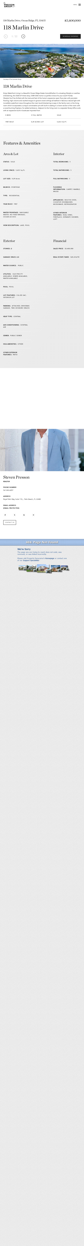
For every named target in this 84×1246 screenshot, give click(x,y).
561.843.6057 (8, 490)
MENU (75, 4)
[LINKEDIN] (24, 515)
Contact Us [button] (9, 522)
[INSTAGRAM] (33, 515)
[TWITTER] (14, 515)
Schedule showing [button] (70, 36)
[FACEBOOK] (5, 515)
